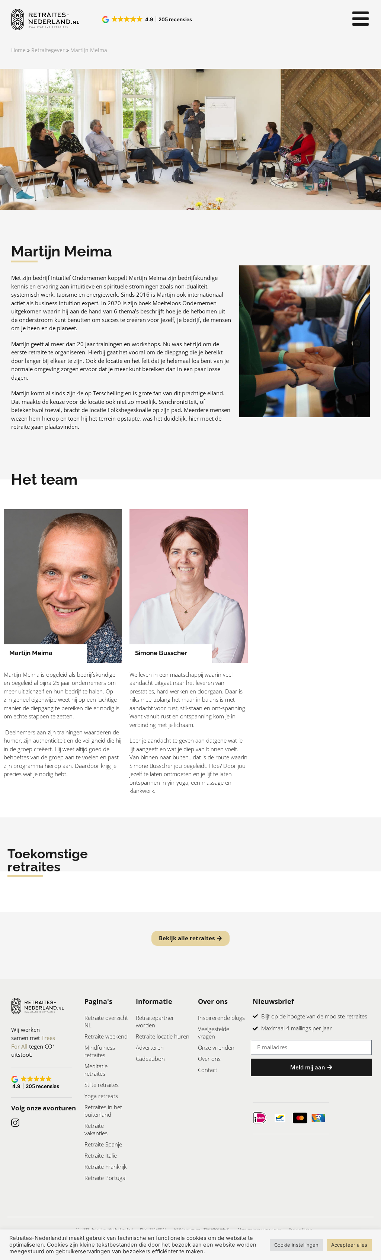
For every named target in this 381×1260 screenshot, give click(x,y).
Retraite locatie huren (162, 1036)
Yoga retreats (101, 1096)
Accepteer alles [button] (349, 1245)
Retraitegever (48, 50)
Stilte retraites (101, 1084)
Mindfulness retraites (99, 1051)
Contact (207, 1070)
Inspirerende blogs (221, 1017)
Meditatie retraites (96, 1069)
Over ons (209, 1058)
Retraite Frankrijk (105, 1166)
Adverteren (150, 1047)
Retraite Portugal (105, 1177)
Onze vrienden (216, 1047)
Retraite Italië (100, 1155)
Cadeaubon (150, 1058)
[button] (147, 19)
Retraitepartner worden (155, 1021)
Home (18, 50)
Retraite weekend (106, 1036)
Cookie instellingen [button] (296, 1245)
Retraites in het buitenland (103, 1110)
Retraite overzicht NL (106, 1021)
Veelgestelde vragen (213, 1032)
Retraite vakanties (96, 1129)
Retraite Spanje (103, 1144)
